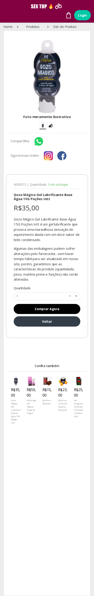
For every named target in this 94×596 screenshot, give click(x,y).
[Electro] (47, 6)
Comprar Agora (47, 309)
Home (7, 26)
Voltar (47, 321)
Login (82, 15)
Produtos (32, 26)
